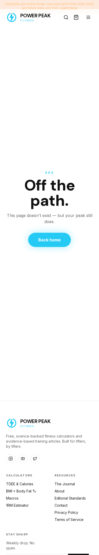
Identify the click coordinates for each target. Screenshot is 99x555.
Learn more (68, 8)
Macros (12, 498)
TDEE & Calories (19, 484)
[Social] (10, 458)
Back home (49, 239)
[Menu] (88, 17)
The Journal (65, 484)
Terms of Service (69, 519)
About (59, 491)
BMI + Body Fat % (21, 491)
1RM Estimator (17, 505)
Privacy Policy (66, 512)
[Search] (66, 17)
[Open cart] (76, 17)
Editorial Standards (70, 498)
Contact (61, 505)
